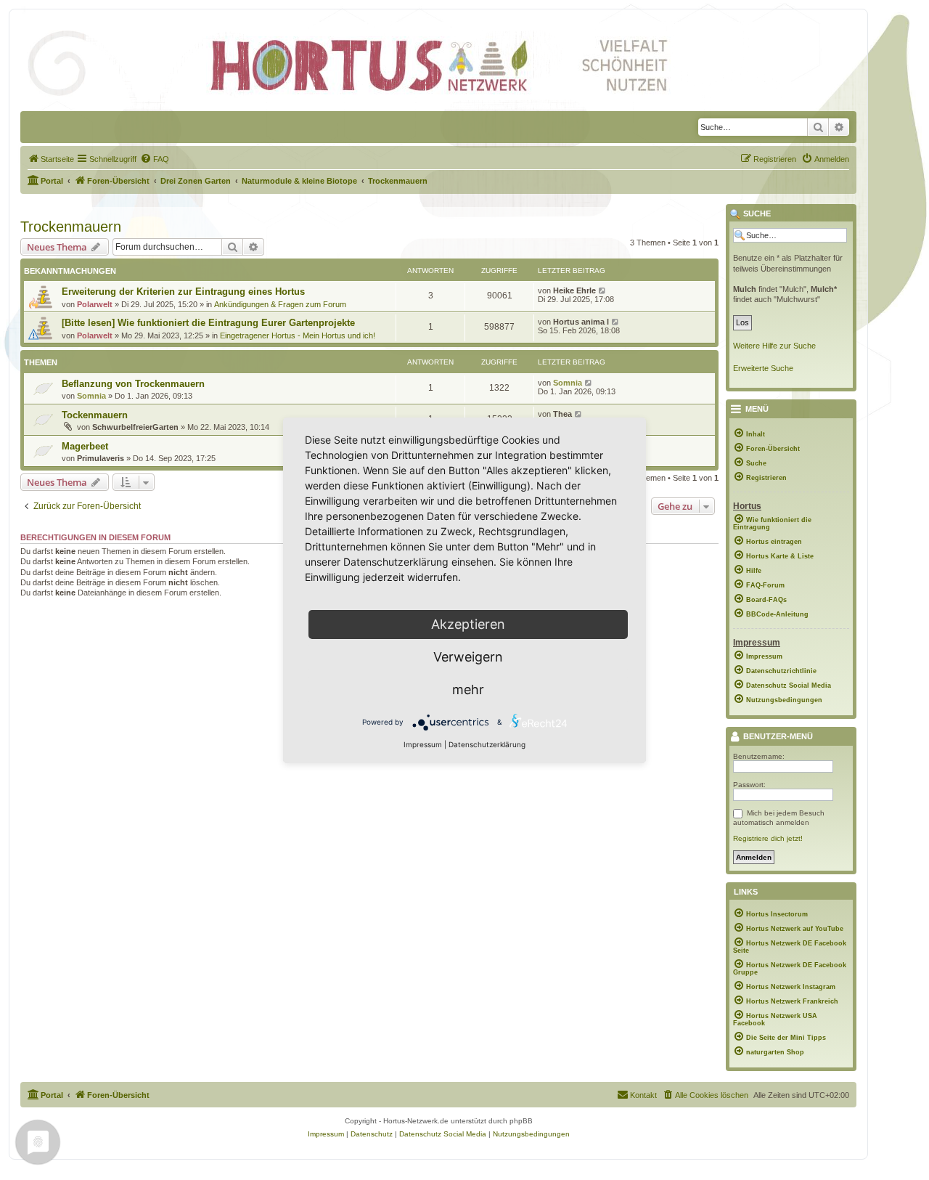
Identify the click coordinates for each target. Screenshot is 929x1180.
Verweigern (468, 656)
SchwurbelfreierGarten (135, 427)
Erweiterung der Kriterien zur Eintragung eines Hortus (183, 291)
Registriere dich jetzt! (768, 838)
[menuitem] (51, 159)
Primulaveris (100, 458)
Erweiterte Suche (763, 368)
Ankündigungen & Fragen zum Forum (280, 304)
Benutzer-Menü (777, 737)
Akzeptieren (468, 624)
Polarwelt (94, 304)
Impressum (423, 744)
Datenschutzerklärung (487, 744)
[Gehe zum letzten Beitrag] (602, 290)
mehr (468, 689)
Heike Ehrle (574, 290)
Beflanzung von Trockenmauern (133, 383)
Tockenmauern (95, 415)
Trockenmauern (70, 227)
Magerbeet (85, 446)
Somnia (91, 395)
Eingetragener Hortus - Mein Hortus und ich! (297, 335)
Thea (562, 414)
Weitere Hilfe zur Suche (774, 345)
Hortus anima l (581, 321)
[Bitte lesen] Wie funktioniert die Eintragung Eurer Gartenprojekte (208, 322)
